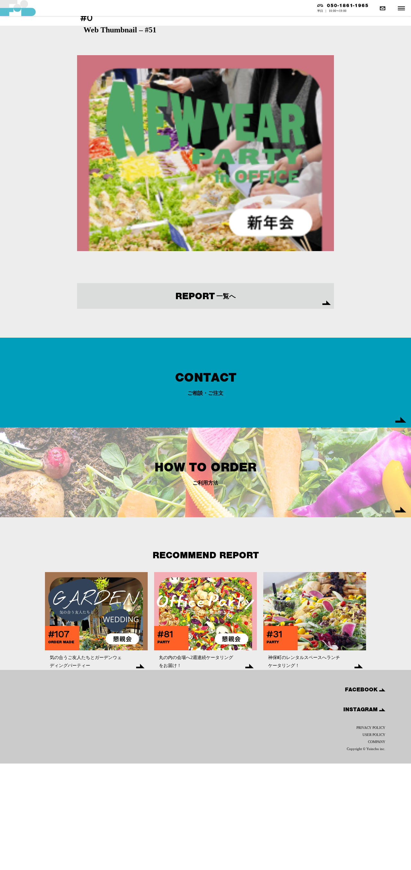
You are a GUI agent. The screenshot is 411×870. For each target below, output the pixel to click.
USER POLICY (374, 735)
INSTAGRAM (361, 709)
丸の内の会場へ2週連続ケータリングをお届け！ (196, 661)
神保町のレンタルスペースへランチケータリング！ (304, 661)
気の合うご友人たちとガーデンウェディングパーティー (86, 661)
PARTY (163, 642)
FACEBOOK (362, 689)
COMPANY (376, 742)
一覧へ (205, 296)
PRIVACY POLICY (370, 728)
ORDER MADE (61, 642)
